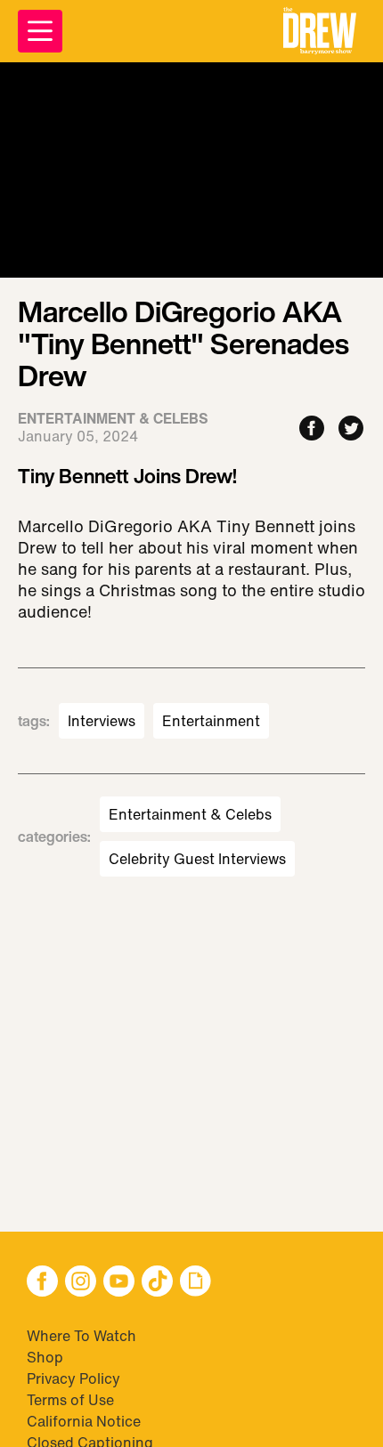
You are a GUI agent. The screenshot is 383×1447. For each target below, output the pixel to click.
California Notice (84, 1421)
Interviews (101, 721)
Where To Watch (81, 1335)
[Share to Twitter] (351, 429)
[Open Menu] (40, 31)
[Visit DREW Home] (319, 31)
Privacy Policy (73, 1378)
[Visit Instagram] (80, 1282)
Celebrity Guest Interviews (197, 859)
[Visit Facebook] (42, 1282)
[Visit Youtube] (118, 1282)
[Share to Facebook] (311, 429)
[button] (319, 31)
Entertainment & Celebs (190, 814)
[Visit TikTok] (157, 1282)
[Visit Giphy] (195, 1282)
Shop (45, 1357)
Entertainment (211, 721)
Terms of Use (70, 1400)
